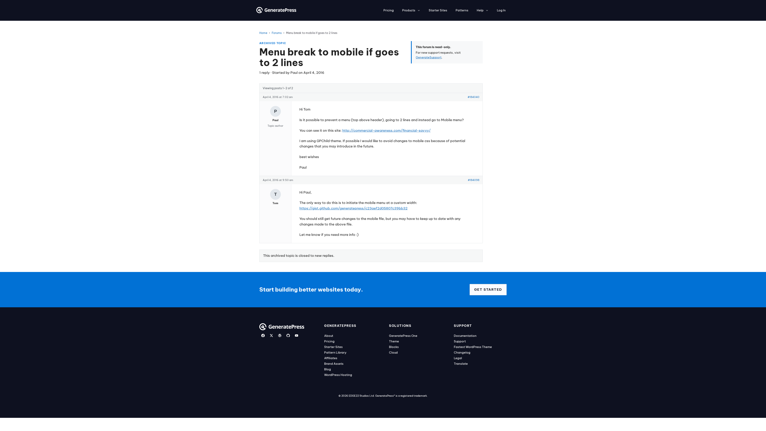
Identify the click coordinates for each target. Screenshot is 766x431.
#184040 (473, 97)
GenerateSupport (428, 57)
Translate (461, 364)
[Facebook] (263, 335)
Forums (277, 33)
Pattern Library (335, 352)
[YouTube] (296, 335)
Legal (458, 358)
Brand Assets (334, 364)
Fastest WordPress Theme (473, 347)
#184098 (473, 180)
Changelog (462, 352)
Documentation (465, 336)
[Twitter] (271, 335)
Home (263, 33)
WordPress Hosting (338, 375)
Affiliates (330, 358)
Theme (394, 341)
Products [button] (408, 10)
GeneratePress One (403, 336)
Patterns (462, 10)
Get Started (488, 289)
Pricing (388, 10)
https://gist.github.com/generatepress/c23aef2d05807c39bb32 (353, 208)
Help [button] (480, 10)
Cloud (393, 352)
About (328, 336)
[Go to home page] (276, 12)
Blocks (394, 347)
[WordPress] (279, 335)
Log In (501, 10)
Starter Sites (438, 10)
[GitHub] (288, 335)
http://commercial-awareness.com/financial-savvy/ (386, 130)
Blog (327, 369)
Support (460, 341)
